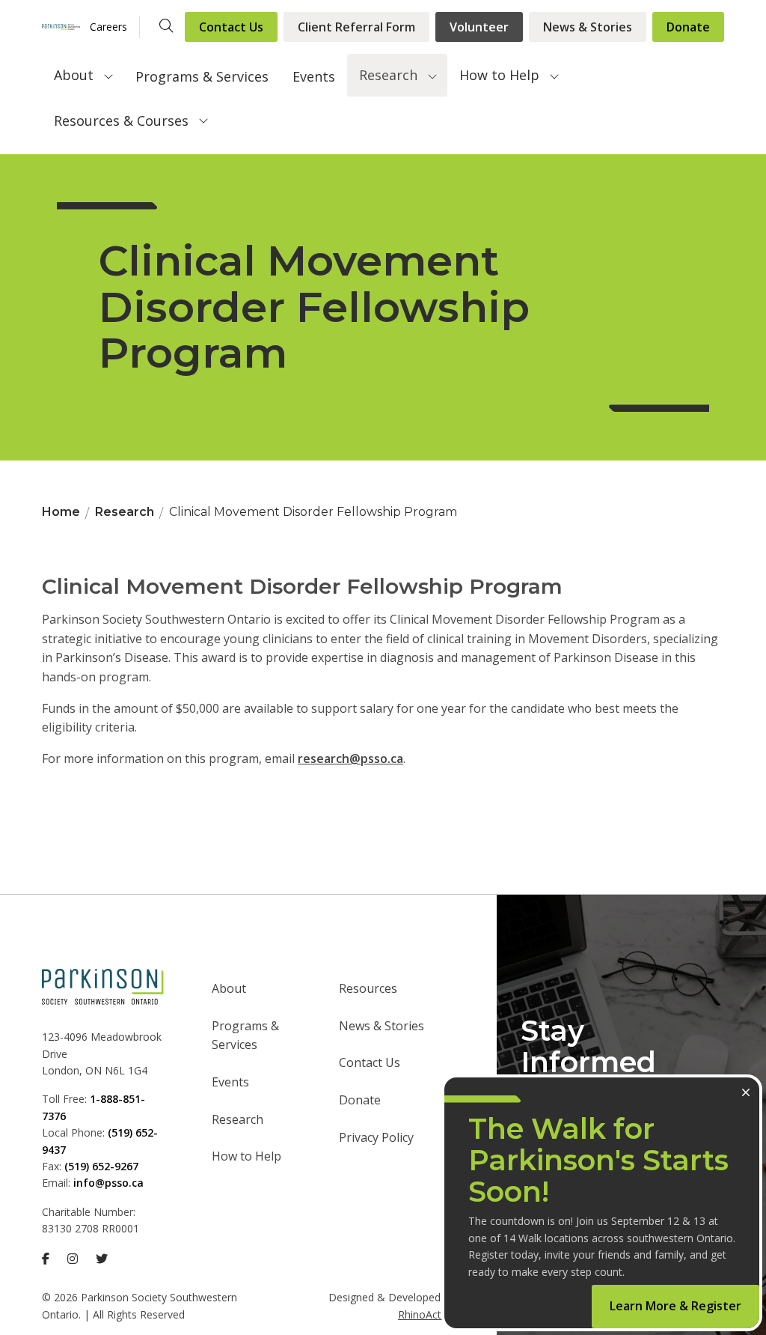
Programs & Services (202, 76)
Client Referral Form (356, 27)
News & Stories (587, 27)
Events (313, 76)
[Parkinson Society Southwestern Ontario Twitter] (102, 1259)
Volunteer (479, 27)
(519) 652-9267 (101, 1166)
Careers (108, 26)
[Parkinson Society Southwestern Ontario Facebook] (45, 1259)
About (74, 75)
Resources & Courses (121, 121)
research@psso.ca (350, 758)
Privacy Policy (376, 1137)
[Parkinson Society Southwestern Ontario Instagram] (72, 1259)
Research (388, 75)
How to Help (499, 75)
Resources (368, 988)
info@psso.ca (108, 1183)
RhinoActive (426, 1314)
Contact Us (231, 27)
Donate (688, 27)
